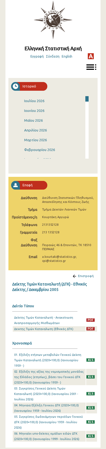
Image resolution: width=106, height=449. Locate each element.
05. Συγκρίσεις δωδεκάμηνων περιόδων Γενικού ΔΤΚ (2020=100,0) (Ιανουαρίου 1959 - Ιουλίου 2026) (48, 422)
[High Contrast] (91, 56)
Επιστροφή (86, 276)
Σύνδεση (53, 56)
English (67, 56)
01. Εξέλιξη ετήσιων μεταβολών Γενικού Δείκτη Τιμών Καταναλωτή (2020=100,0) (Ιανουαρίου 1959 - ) (47, 360)
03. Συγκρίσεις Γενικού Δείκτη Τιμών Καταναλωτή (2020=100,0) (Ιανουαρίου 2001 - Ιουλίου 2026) (46, 394)
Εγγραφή (37, 56)
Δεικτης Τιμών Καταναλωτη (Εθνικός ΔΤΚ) (43, 329)
